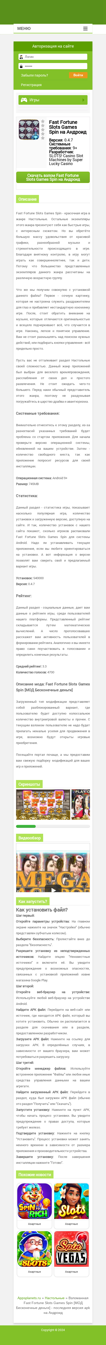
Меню (24, 28)
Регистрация (31, 84)
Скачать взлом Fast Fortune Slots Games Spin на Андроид (53, 177)
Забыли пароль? (34, 75)
